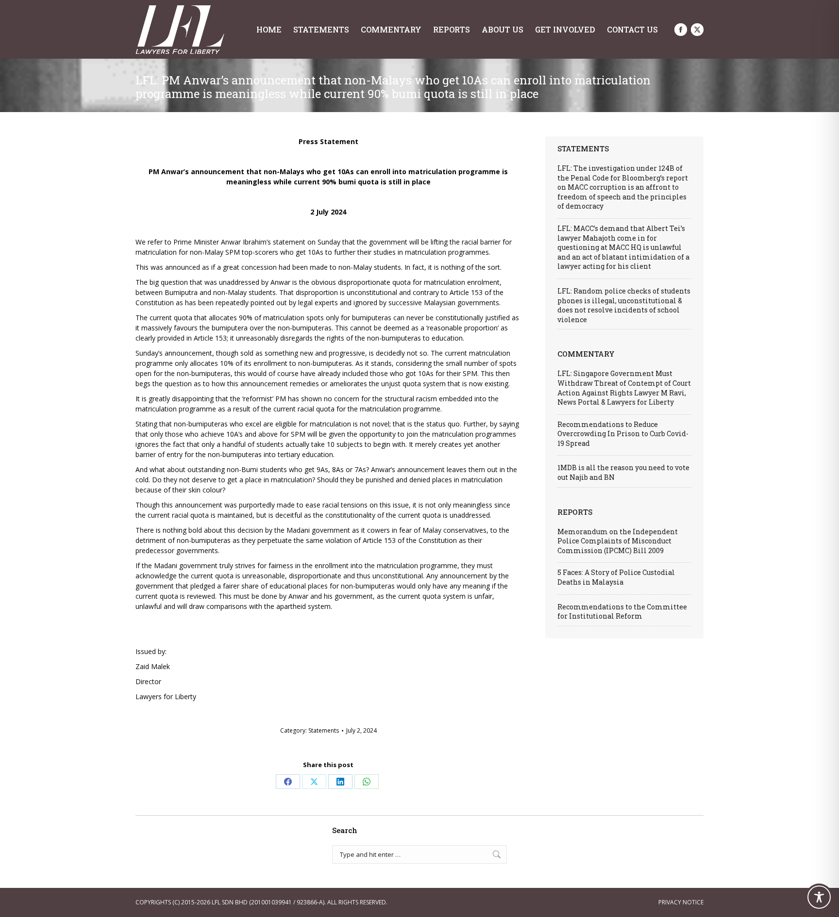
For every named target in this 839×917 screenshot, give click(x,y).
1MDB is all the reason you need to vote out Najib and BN (623, 472)
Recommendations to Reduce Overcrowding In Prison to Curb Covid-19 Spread (622, 434)
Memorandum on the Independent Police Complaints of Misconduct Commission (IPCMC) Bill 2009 (617, 541)
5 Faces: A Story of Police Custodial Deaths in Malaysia (616, 577)
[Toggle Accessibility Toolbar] (819, 897)
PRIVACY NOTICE (681, 902)
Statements (323, 730)
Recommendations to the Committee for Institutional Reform (622, 611)
